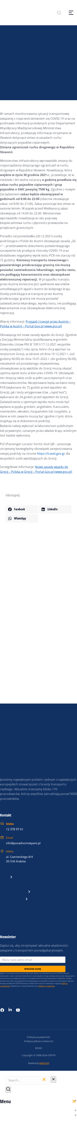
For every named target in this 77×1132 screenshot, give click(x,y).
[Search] (8, 1089)
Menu (5, 1101)
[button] (22, 509)
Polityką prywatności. (46, 986)
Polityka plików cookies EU (38, 1041)
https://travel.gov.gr (51, 453)
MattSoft (44, 1063)
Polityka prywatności (38, 1037)
